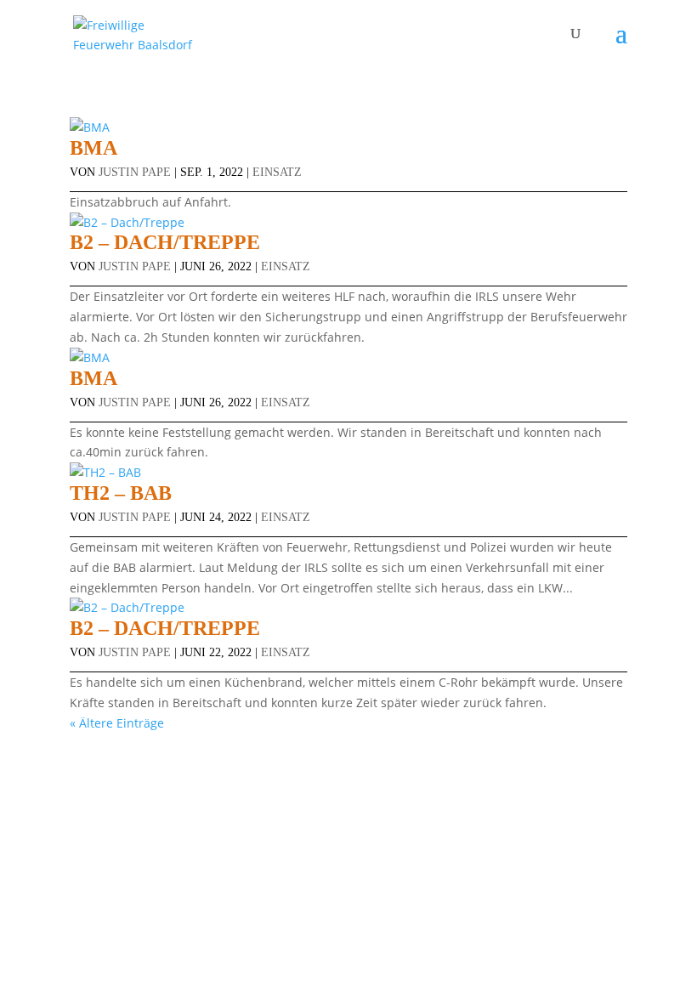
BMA (93, 148)
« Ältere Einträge (117, 723)
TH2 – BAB (121, 493)
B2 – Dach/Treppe (165, 242)
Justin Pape (135, 172)
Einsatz (277, 172)
